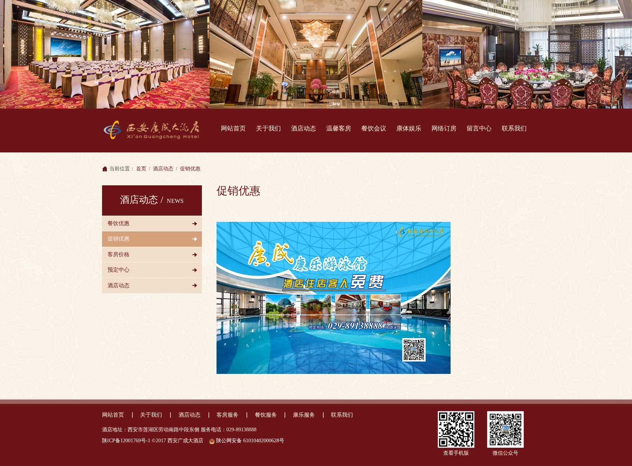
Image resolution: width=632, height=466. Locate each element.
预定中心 (118, 270)
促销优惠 (118, 239)
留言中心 (479, 128)
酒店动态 (303, 128)
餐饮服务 (266, 415)
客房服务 (227, 415)
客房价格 (118, 254)
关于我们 (268, 128)
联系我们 (514, 128)
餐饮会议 (373, 128)
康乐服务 (304, 415)
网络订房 (444, 128)
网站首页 (233, 128)
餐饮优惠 (118, 223)
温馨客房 (338, 128)
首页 (141, 168)
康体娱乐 (408, 128)
